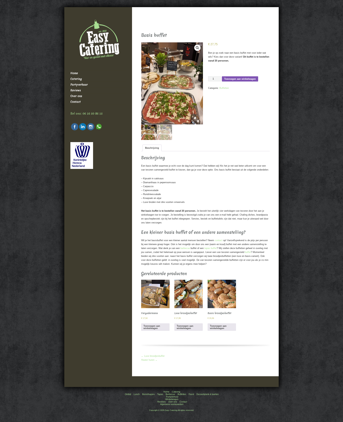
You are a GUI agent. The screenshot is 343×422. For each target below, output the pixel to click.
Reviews (75, 90)
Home (74, 73)
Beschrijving (152, 148)
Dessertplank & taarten (208, 394)
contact (218, 240)
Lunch (137, 394)
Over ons (76, 96)
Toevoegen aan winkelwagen (240, 79)
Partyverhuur (79, 85)
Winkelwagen (171, 399)
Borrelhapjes (148, 394)
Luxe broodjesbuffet (153, 356)
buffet (248, 252)
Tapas (160, 394)
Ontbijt (128, 394)
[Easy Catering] (98, 42)
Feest (191, 394)
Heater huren (149, 360)
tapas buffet (210, 248)
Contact (75, 102)
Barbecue (170, 394)
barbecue (185, 248)
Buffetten (224, 88)
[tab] (152, 148)
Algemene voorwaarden (171, 404)
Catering (76, 79)
